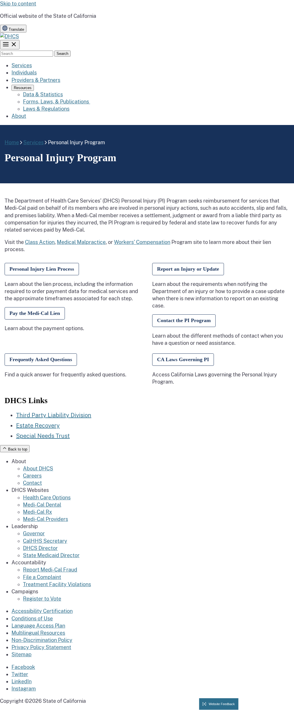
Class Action (40, 242)
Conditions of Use (32, 618)
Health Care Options (47, 498)
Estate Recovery (38, 425)
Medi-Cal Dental (42, 505)
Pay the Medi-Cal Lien (34, 313)
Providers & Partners (35, 80)
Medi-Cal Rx (37, 512)
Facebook (23, 667)
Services (21, 65)
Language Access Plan (38, 626)
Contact (32, 483)
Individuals (24, 73)
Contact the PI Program (184, 320)
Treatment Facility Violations (57, 584)
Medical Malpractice (81, 242)
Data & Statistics (43, 94)
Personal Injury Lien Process (41, 269)
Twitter (19, 674)
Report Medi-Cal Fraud (50, 570)
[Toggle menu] (10, 44)
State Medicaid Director (51, 555)
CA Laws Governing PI (183, 359)
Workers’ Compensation (142, 242)
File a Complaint (42, 577)
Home (12, 142)
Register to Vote (42, 599)
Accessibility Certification (42, 611)
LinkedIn (21, 681)
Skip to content (18, 4)
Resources (23, 88)
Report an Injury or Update (188, 269)
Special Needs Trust (43, 435)
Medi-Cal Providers (45, 519)
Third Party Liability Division (53, 415)
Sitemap (21, 654)
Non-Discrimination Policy (41, 640)
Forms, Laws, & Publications (56, 102)
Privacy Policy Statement (41, 647)
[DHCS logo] (9, 36)
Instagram (23, 689)
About (18, 116)
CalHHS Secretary (45, 541)
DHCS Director (40, 548)
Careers (32, 476)
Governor (34, 533)
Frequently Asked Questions (40, 359)
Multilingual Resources (38, 633)
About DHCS (38, 468)
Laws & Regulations (46, 109)
